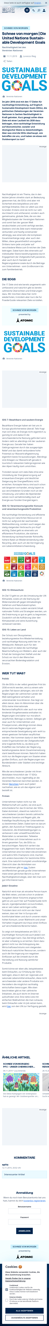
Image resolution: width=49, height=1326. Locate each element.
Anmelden (24, 1230)
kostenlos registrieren (34, 1200)
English (37, 3)
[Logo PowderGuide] (8, 10)
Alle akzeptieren (24, 1310)
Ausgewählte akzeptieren (24, 1317)
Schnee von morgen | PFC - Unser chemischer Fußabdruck (18, 1067)
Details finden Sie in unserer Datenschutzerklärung (18, 1279)
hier (9, 1006)
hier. (26, 867)
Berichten (14, 784)
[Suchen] (38, 10)
